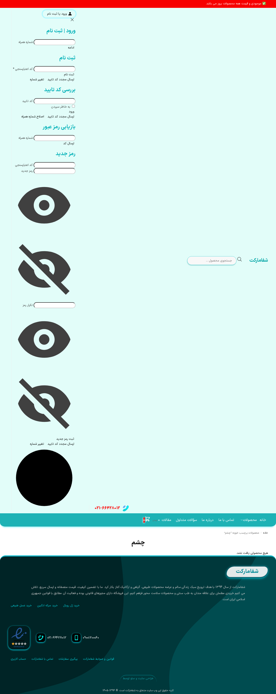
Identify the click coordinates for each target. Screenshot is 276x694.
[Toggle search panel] (243, 260)
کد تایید (27, 101)
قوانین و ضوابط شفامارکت (98, 659)
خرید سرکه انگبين (47, 605)
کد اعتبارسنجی (23, 69)
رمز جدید (27, 171)
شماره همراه (26, 42)
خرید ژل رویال (71, 605)
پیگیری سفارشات (67, 659)
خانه (265, 533)
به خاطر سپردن (61, 107)
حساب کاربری (18, 659)
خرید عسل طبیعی (21, 605)
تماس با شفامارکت (42, 659)
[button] (151, 520)
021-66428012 (107, 508)
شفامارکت (258, 260)
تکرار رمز (28, 305)
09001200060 (91, 638)
